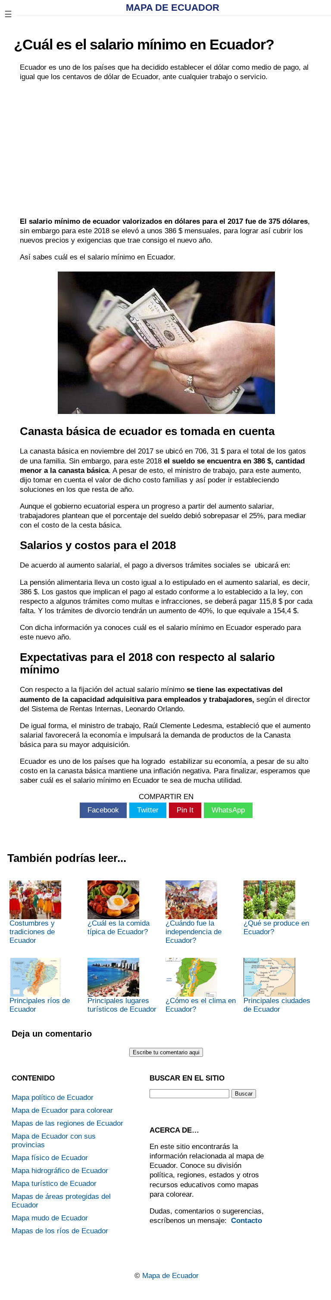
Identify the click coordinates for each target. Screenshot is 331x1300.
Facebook (103, 810)
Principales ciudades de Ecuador (277, 1005)
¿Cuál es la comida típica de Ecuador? (118, 927)
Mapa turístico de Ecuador (54, 1184)
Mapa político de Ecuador (53, 1097)
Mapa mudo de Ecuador (50, 1218)
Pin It (185, 810)
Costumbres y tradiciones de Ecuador (32, 932)
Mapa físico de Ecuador (50, 1158)
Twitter (148, 810)
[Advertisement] (166, 149)
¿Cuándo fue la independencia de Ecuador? (194, 932)
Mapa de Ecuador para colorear (62, 1110)
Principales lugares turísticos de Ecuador (121, 1005)
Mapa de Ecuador (172, 7)
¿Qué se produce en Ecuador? (276, 927)
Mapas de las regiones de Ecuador (67, 1123)
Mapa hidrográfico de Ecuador (60, 1171)
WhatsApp (228, 810)
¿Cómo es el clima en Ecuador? (201, 1005)
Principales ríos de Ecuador (39, 1005)
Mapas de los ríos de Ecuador (60, 1231)
